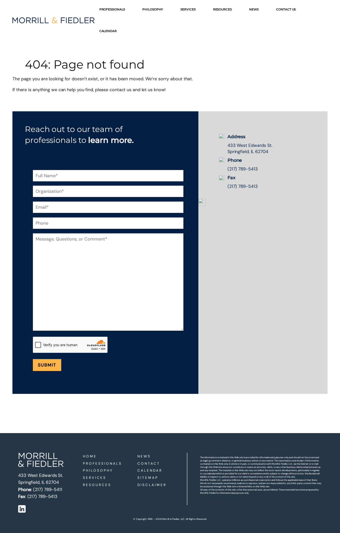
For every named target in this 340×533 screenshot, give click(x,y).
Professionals (102, 463)
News (144, 456)
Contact (148, 463)
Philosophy (98, 470)
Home (90, 456)
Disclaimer (152, 485)
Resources (97, 485)
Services (94, 477)
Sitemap (147, 477)
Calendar (149, 470)
